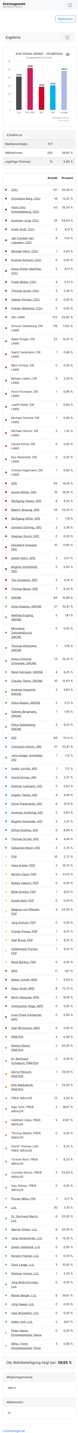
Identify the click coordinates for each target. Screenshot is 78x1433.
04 (9, 1413)
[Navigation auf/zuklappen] (70, 5)
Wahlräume (65, 19)
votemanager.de (14, 1431)
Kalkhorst (12, 1388)
